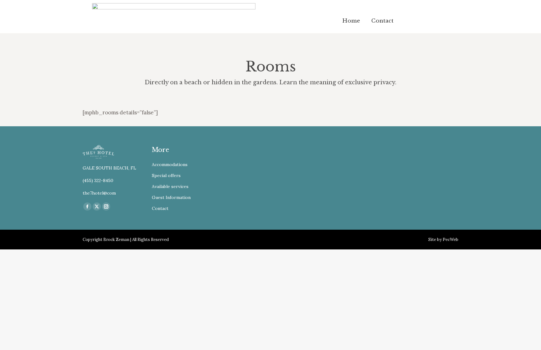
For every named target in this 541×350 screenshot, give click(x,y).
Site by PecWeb (443, 239)
